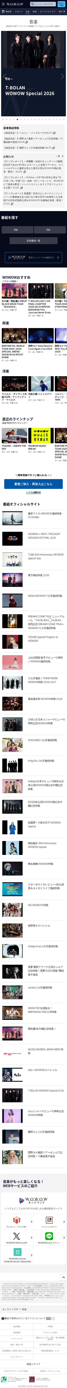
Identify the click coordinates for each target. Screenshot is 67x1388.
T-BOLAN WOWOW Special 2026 (33, 73)
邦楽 (16, 230)
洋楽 (48, 230)
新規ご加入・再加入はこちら (33, 484)
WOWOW (15, 4)
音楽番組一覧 (33, 240)
